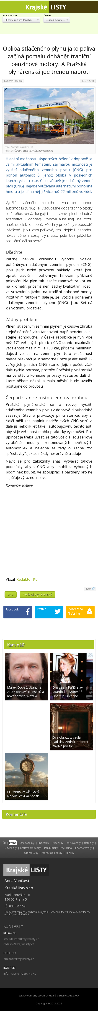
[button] (21, 20)
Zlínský (70, 852)
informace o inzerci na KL (19, 974)
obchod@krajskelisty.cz (18, 959)
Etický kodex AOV (69, 995)
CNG (11, 595)
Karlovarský (74, 842)
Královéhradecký (30, 847)
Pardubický (51, 847)
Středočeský (27, 842)
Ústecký (89, 842)
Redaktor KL (26, 579)
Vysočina (66, 847)
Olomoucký (31, 852)
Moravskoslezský (52, 852)
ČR (4, 842)
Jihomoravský (83, 847)
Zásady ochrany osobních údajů (37, 995)
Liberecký (11, 847)
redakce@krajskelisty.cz (18, 944)
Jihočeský (43, 842)
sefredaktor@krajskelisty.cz (21, 939)
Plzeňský (57, 842)
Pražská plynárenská (37, 595)
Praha (12, 842)
